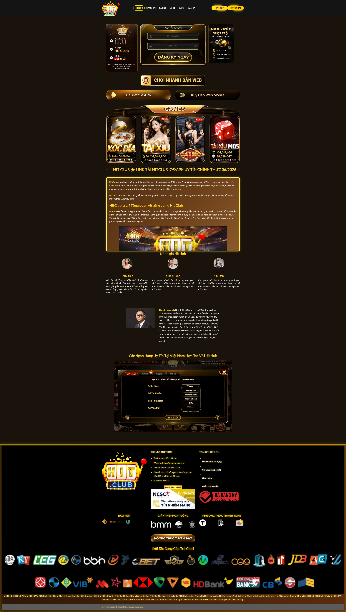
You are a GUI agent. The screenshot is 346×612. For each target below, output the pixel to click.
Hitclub (139, 8)
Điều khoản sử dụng (212, 461)
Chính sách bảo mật (211, 469)
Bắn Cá (191, 8)
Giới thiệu (207, 478)
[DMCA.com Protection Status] (173, 487)
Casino (163, 8)
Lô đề (172, 8)
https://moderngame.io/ (173, 463)
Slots (181, 8)
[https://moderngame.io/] (115, 8)
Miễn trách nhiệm (210, 486)
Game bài (151, 8)
